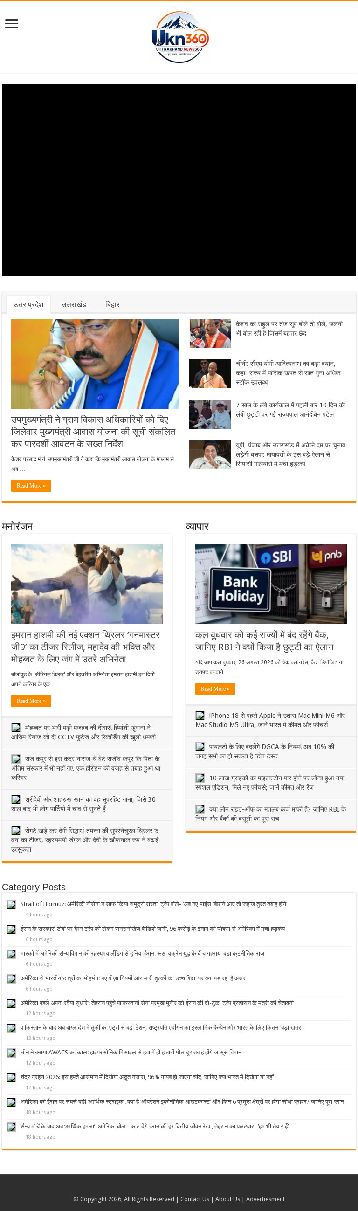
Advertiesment (265, 1199)
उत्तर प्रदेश (28, 305)
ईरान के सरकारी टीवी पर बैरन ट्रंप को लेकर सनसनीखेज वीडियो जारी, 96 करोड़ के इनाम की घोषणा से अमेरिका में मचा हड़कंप (153, 928)
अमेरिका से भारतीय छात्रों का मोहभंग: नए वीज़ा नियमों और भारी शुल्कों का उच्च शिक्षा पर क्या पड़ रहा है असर (133, 978)
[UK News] (179, 35)
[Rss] (170, 1188)
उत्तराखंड (74, 305)
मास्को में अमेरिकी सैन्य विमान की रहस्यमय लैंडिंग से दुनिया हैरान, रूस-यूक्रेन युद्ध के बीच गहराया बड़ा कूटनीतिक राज (142, 953)
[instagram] (188, 1188)
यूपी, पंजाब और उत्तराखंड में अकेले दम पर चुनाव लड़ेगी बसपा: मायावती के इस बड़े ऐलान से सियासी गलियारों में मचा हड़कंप (290, 454)
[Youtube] (179, 1188)
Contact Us (194, 1199)
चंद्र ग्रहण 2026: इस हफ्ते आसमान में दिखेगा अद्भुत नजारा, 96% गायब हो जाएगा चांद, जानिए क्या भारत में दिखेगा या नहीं (147, 1076)
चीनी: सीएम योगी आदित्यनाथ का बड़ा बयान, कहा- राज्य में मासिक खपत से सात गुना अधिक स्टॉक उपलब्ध (288, 373)
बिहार (112, 305)
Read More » (31, 485)
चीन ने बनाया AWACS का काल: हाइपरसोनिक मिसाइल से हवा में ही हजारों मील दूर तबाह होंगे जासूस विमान (131, 1052)
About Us (227, 1199)
